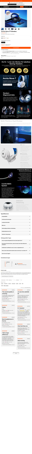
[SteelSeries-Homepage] (6, 6)
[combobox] (11, 280)
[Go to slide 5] (15, 29)
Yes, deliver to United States (12, 4)
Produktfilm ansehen (8, 84)
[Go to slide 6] (19, 29)
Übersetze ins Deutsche (21, 300)
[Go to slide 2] (6, 29)
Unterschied (13, 283)
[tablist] (17, 7)
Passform (9, 283)
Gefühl (2, 285)
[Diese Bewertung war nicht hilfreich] (13, 301)
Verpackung (5, 283)
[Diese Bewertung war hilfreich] (27, 334)
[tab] (17, 7)
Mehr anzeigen (6, 285)
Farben (2, 283)
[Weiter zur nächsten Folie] (30, 0)
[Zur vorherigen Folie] (1, 0)
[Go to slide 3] (9, 29)
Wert (22, 283)
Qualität (17, 283)
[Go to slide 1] (2, 29)
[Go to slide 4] (12, 29)
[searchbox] (3, 280)
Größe (20, 283)
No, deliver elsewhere (20, 4)
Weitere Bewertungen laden (16, 353)
